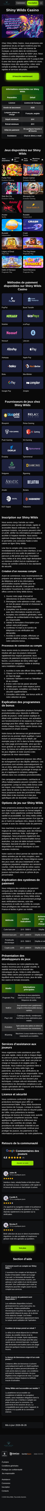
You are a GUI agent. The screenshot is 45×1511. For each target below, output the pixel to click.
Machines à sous (36, 159)
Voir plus (22, 1248)
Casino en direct (16, 160)
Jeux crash (26, 159)
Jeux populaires (6, 159)
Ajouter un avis (22, 1163)
